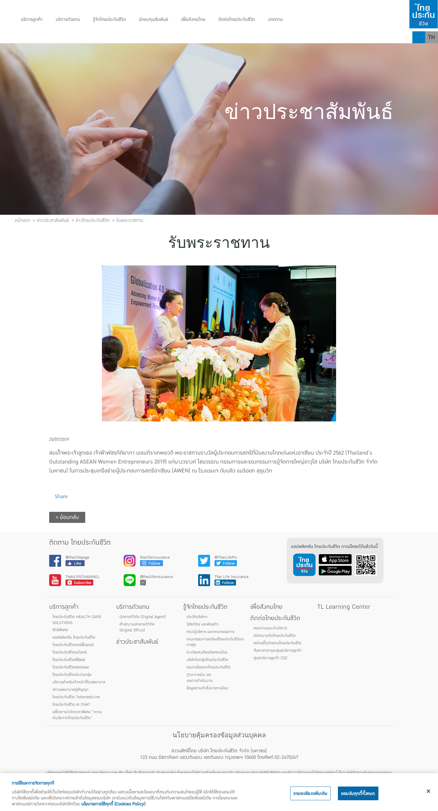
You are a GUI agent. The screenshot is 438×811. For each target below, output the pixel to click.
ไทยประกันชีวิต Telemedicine (76, 697)
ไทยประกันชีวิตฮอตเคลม (70, 667)
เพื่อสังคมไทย (193, 19)
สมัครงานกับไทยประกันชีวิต (275, 635)
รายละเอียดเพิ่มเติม (310, 793)
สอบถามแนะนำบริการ (270, 628)
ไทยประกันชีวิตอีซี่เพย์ (68, 659)
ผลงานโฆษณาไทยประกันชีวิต (209, 667)
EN (431, 49)
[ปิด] (428, 791)
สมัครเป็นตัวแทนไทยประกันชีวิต (278, 643)
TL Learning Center (343, 607)
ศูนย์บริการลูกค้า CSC (271, 658)
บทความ (275, 19)
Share (60, 496)
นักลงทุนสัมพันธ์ (153, 19)
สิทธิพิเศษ (60, 630)
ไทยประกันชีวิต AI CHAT (71, 704)
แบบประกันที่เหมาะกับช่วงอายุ (100, 37)
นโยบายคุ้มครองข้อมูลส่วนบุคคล (219, 735)
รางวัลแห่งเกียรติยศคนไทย (207, 652)
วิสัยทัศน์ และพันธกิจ (203, 624)
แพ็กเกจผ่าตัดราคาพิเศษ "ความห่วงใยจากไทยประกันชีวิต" (77, 715)
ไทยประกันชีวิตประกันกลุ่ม (72, 674)
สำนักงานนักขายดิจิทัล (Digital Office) (136, 627)
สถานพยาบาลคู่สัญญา (70, 689)
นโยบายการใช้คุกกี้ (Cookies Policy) (113, 803)
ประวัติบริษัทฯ (197, 617)
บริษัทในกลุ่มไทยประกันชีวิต (207, 659)
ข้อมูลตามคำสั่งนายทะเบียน (207, 688)
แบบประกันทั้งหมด (39, 37)
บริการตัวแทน (68, 19)
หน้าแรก (22, 220)
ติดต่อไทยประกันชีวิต (236, 19)
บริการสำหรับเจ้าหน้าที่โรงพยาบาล (78, 682)
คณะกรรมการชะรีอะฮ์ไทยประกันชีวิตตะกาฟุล (215, 642)
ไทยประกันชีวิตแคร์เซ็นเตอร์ (73, 645)
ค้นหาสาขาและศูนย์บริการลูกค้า (278, 650)
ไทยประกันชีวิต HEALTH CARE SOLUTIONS (76, 620)
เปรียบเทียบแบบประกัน (165, 37)
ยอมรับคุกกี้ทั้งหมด (358, 793)
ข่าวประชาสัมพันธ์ (137, 642)
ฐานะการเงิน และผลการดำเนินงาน (200, 677)
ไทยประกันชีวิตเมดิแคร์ (69, 652)
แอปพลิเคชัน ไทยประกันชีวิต (73, 637)
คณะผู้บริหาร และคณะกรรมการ (210, 631)
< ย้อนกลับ (67, 517)
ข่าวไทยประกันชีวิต (93, 220)
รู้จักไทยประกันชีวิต (109, 19)
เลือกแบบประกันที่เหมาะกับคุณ (232, 37)
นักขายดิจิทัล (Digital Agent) (142, 617)
